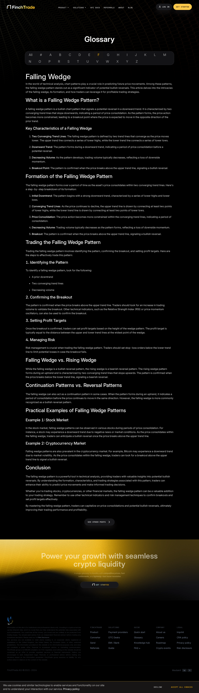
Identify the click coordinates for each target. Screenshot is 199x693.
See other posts (97, 522)
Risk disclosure (184, 648)
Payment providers (118, 632)
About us (160, 632)
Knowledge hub (142, 642)
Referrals (109, 7)
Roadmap (161, 642)
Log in (165, 7)
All (30, 55)
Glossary (138, 637)
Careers (160, 637)
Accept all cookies (182, 687)
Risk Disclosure (43, 637)
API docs (95, 7)
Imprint (180, 632)
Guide (111, 648)
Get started (182, 7)
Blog (130, 7)
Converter (95, 637)
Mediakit (176, 670)
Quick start (139, 632)
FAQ (136, 648)
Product (62, 7)
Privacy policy (184, 642)
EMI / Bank (113, 642)
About (121, 7)
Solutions (78, 7)
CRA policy (182, 637)
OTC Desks (114, 637)
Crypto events (163, 648)
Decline (158, 687)
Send (92, 642)
